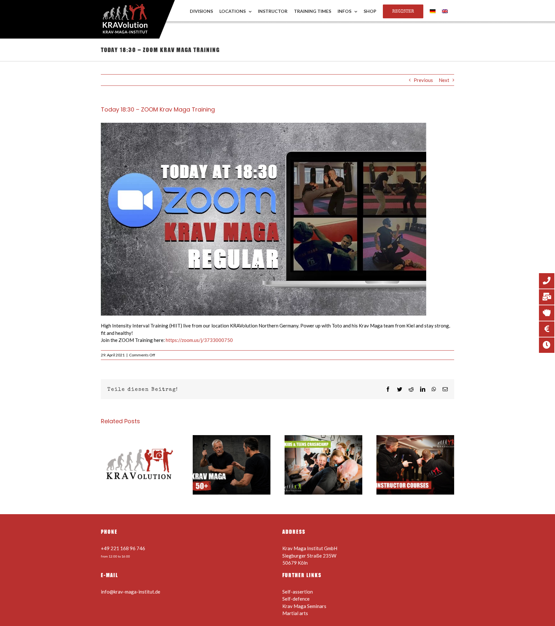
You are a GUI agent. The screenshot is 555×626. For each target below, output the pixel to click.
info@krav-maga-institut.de (130, 592)
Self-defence (296, 599)
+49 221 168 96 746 (123, 548)
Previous (423, 80)
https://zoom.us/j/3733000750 (199, 340)
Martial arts (295, 613)
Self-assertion (297, 592)
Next (444, 80)
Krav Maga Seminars (304, 606)
